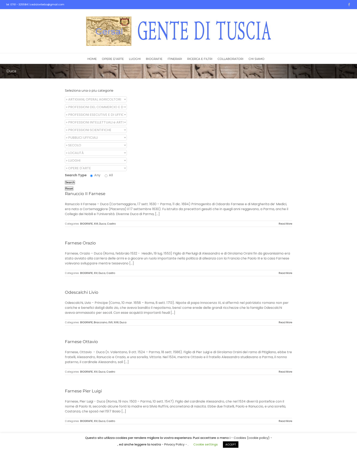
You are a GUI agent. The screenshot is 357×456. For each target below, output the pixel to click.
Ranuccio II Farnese (85, 193)
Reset (69, 188)
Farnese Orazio (80, 242)
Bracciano (100, 322)
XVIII (116, 322)
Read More (285, 223)
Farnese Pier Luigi (83, 390)
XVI (96, 273)
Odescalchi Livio (81, 292)
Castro (111, 223)
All (110, 175)
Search (70, 182)
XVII (96, 223)
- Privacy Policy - (175, 444)
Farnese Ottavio (81, 341)
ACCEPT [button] (230, 445)
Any (96, 175)
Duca (102, 223)
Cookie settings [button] (205, 444)
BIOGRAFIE (86, 223)
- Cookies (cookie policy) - (251, 438)
